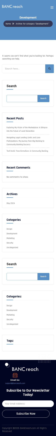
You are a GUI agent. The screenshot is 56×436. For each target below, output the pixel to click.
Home (8, 23)
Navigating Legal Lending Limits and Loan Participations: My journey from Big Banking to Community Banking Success (25, 141)
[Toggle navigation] (52, 7)
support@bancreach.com (15, 383)
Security (10, 243)
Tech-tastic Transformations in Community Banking (27, 151)
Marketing (11, 238)
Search (12, 86)
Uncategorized (12, 247)
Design (9, 229)
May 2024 (11, 203)
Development (12, 233)
